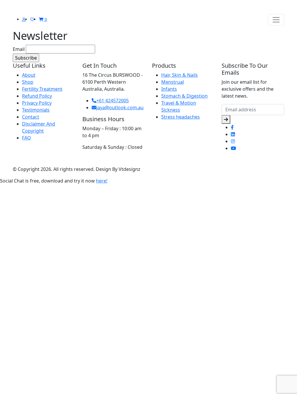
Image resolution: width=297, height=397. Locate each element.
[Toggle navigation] (276, 20)
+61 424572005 (112, 100)
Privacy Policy (37, 103)
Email (19, 49)
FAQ (26, 138)
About (28, 75)
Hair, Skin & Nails (179, 75)
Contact (30, 117)
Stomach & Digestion (184, 96)
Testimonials (36, 110)
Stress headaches (180, 117)
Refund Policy (37, 96)
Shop (27, 82)
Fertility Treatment (42, 89)
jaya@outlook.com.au (120, 107)
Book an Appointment (110, 160)
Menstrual (172, 82)
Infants (169, 89)
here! (101, 181)
